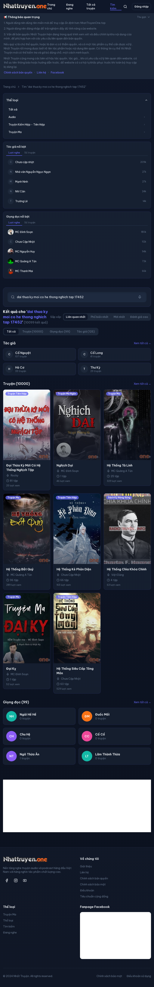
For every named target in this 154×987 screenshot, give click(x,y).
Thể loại (8, 920)
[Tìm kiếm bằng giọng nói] (139, 297)
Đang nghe (69, 6)
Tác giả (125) (86, 331)
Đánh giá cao (139, 317)
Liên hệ (41, 72)
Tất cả (12, 109)
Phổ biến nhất (99, 317)
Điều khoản (87, 890)
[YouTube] (25, 880)
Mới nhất (119, 317)
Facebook (57, 72)
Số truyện (29, 152)
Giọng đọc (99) (60, 331)
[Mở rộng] (144, 117)
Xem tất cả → (142, 343)
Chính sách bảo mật (93, 884)
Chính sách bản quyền (18, 72)
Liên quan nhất (75, 317)
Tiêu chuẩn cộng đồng (94, 896)
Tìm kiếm (113, 6)
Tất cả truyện (90, 6)
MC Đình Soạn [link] (70, 471)
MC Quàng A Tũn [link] (122, 471)
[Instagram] (16, 880)
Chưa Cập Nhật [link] (71, 575)
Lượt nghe (14, 152)
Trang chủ (51, 6)
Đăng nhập (141, 6)
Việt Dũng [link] (117, 575)
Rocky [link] (14, 475)
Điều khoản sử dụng (139, 976)
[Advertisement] (77, 806)
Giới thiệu (86, 866)
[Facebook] (7, 880)
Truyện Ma (9, 914)
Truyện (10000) (32, 331)
